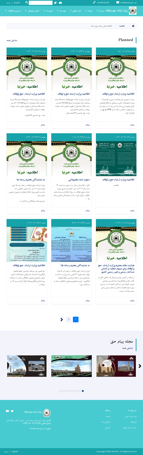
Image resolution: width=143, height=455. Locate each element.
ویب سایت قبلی (130, 416)
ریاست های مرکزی (129, 427)
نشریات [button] (90, 10)
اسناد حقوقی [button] (76, 10)
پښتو (8, 2)
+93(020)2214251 (103, 2)
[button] (83, 391)
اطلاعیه (122, 26)
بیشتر (132, 124)
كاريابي (107, 427)
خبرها (108, 416)
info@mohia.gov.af (128, 2)
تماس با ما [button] (49, 10)
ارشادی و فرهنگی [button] (33, 10)
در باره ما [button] (101, 10)
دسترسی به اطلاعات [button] (14, 10)
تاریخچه (133, 422)
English (17, 2)
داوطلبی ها (106, 422)
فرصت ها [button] (62, 10)
